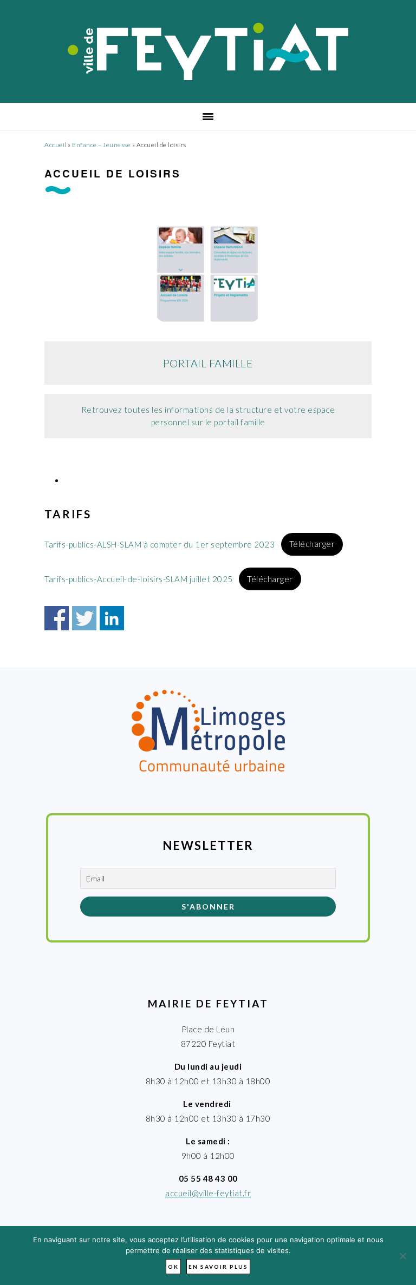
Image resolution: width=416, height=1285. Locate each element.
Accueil (55, 145)
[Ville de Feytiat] (208, 77)
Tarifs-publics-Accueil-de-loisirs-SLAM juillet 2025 (138, 579)
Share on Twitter (84, 618)
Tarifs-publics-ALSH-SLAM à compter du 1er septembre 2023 (159, 544)
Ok (173, 1266)
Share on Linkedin (112, 618)
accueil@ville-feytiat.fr (208, 1193)
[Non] (402, 1255)
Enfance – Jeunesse (101, 145)
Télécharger (312, 544)
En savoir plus (218, 1266)
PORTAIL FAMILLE (208, 363)
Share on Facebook (56, 618)
